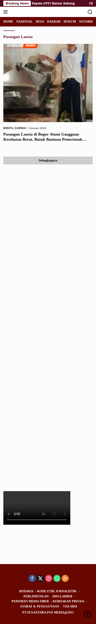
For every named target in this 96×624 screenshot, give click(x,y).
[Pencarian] (90, 12)
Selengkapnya (48, 160)
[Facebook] (32, 579)
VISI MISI (70, 606)
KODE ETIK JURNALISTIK (57, 591)
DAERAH (20, 128)
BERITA (8, 128)
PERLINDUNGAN (36, 596)
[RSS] (65, 579)
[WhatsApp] (57, 579)
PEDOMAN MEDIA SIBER (30, 601)
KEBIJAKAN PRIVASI (68, 601)
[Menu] (6, 12)
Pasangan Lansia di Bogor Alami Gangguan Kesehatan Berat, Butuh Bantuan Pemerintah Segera (42, 139)
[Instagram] (48, 579)
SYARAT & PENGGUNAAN (39, 606)
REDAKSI (26, 591)
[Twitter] (40, 579)
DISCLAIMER (62, 596)
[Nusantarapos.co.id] (33, 12)
